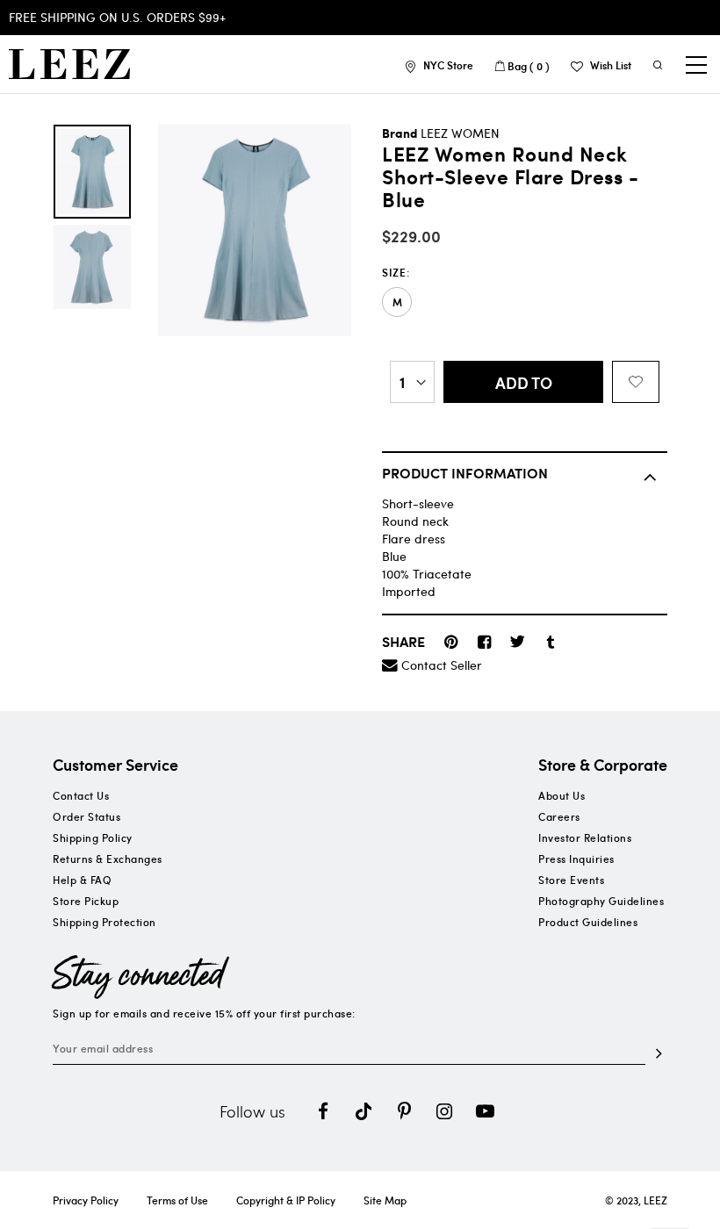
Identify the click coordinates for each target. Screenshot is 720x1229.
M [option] (397, 302)
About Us (561, 795)
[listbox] (524, 302)
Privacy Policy (86, 1200)
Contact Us (81, 795)
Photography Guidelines (601, 901)
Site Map (385, 1200)
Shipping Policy (93, 837)
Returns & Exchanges (107, 859)
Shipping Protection (104, 922)
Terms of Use (177, 1200)
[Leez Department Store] (69, 64)
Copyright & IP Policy (285, 1200)
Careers (559, 816)
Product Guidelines (587, 922)
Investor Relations (584, 837)
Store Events (571, 880)
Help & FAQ (82, 880)
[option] (92, 171)
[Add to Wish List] (635, 382)
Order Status (86, 816)
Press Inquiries (576, 859)
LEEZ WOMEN (460, 133)
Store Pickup (86, 901)
